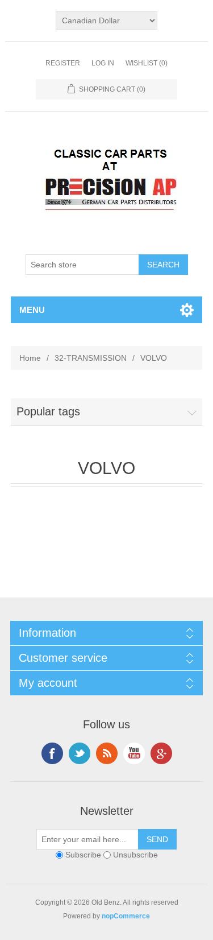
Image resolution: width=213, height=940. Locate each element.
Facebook (52, 753)
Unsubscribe (135, 854)
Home (30, 357)
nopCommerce (126, 916)
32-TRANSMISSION (91, 357)
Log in (102, 63)
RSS (107, 753)
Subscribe (83, 854)
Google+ (161, 753)
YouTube (134, 753)
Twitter (79, 753)
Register (62, 63)
